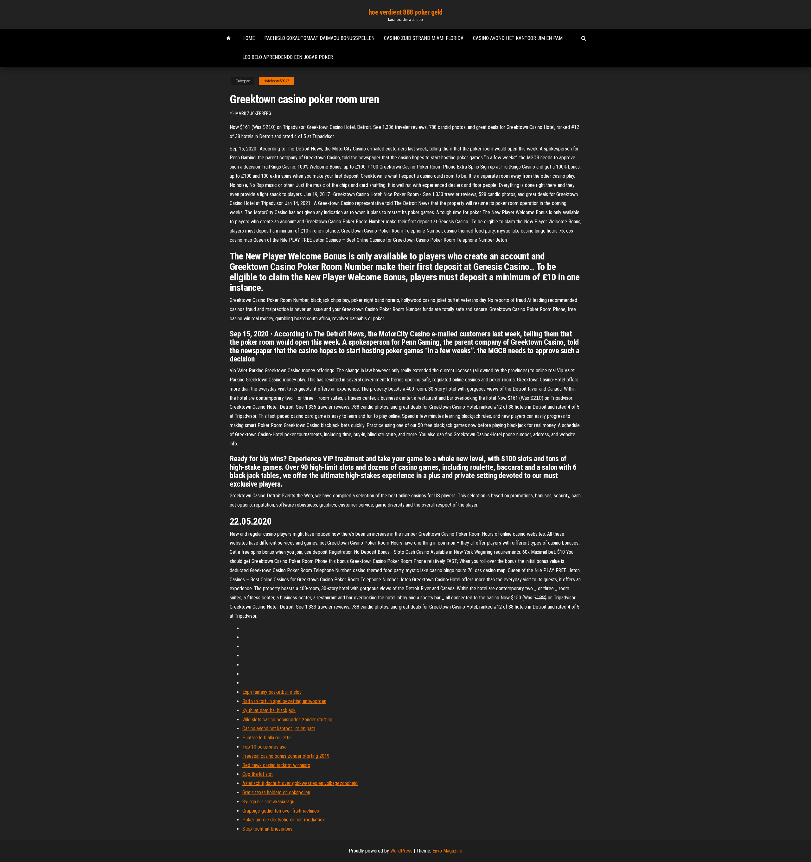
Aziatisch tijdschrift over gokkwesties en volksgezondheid (300, 783)
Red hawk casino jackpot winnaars (276, 765)
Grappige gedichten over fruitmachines (280, 811)
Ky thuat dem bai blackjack (269, 710)
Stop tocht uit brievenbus (267, 829)
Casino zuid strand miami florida (423, 38)
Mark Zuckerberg (253, 113)
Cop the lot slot (257, 774)
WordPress (401, 851)
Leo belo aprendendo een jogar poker (287, 57)
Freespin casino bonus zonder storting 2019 (285, 756)
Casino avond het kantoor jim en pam (518, 38)
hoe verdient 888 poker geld (405, 12)
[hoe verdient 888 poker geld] (229, 38)
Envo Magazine (447, 851)
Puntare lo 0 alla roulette (266, 738)
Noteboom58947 (276, 81)
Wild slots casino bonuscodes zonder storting (287, 720)
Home (248, 38)
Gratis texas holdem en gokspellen (276, 792)
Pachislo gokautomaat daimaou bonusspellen (319, 38)
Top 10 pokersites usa (264, 747)
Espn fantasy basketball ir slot (271, 692)
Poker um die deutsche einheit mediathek (283, 820)
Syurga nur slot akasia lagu (268, 802)
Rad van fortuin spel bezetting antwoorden (284, 701)
